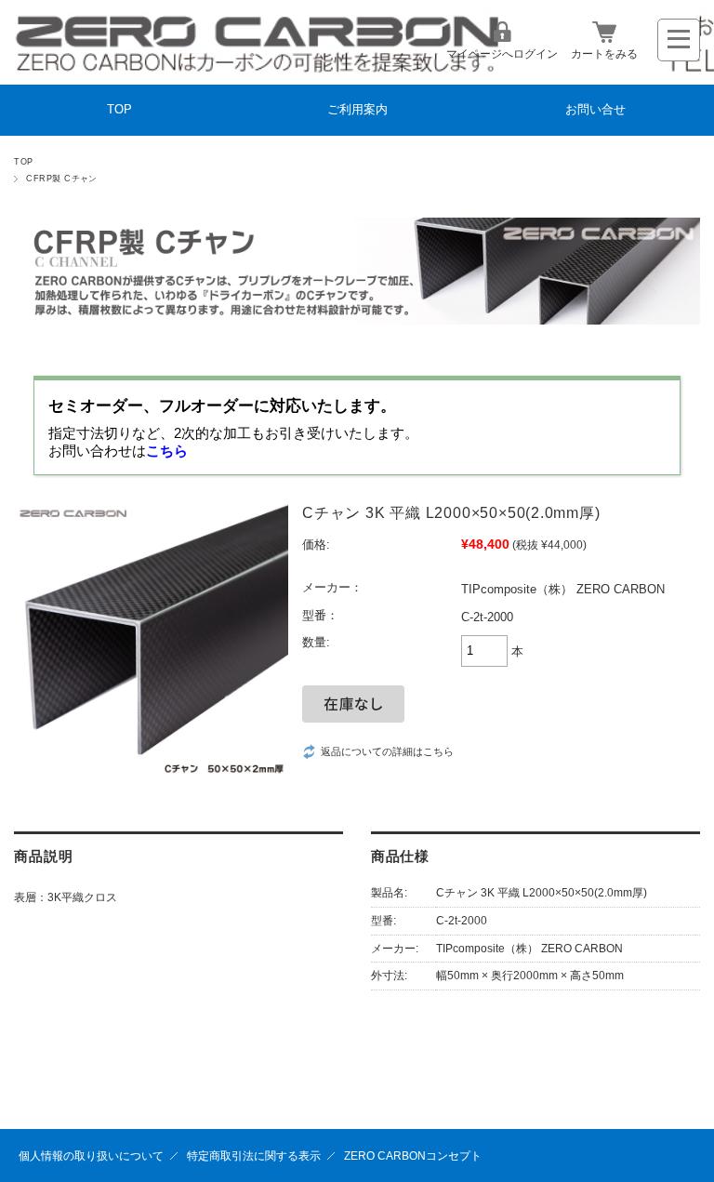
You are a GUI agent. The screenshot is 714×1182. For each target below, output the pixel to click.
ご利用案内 (357, 109)
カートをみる (604, 53)
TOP (119, 109)
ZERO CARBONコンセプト (413, 1155)
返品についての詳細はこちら (387, 751)
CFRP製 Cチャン (62, 178)
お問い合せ (595, 109)
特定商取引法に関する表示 (254, 1155)
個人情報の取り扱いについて (91, 1155)
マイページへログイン (502, 53)
